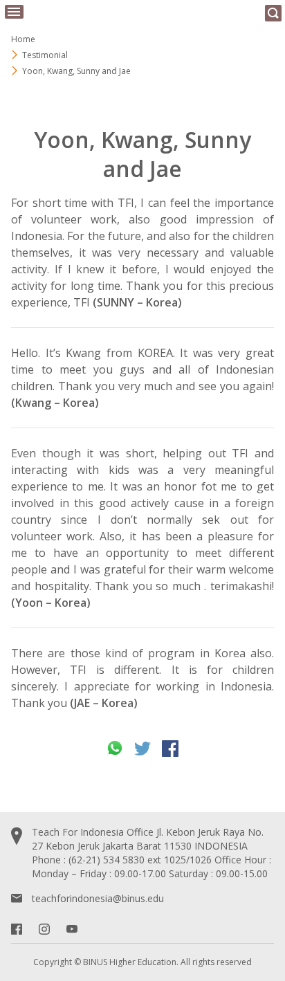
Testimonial (45, 55)
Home (23, 39)
